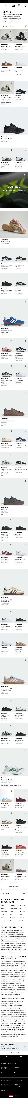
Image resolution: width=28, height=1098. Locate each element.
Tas (11, 914)
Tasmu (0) (19, 1056)
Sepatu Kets (22, 917)
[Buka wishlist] (6, 5)
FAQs (2, 1072)
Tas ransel (13, 917)
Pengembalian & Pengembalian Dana (6, 1068)
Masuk (7, 1056)
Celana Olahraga (12, 912)
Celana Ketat (13, 908)
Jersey (3, 921)
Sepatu (21, 914)
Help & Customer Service (7, 1063)
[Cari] (22, 5)
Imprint (3, 1090)
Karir (15, 1063)
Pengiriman (17, 1067)
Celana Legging (12, 905)
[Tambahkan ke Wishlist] (11, 31)
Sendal (21, 921)
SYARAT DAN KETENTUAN (17, 1085)
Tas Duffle (22, 905)
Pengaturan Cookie (6, 1080)
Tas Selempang (13, 921)
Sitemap (16, 1072)
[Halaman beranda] (13, 6)
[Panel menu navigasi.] (2, 5)
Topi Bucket (22, 911)
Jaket (2, 914)
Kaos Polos (4, 911)
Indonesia (16, 1095)
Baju (2, 905)
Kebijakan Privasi (5, 1084)
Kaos (2, 908)
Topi (20, 908)
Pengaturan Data (18, 1080)
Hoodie (3, 917)
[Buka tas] (25, 5)
